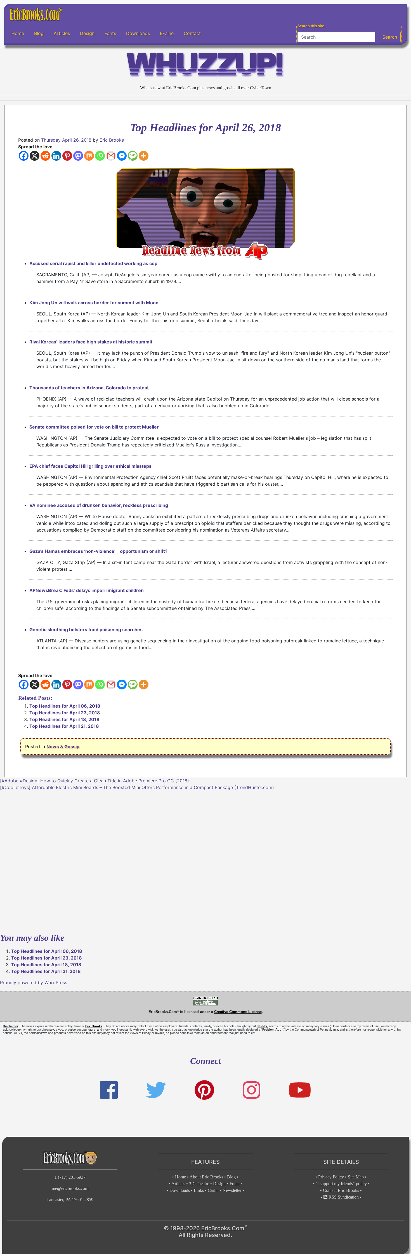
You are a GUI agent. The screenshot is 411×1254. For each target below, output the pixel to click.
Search (389, 37)
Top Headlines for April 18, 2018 (64, 719)
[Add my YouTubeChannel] (300, 1090)
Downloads (138, 33)
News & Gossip (62, 746)
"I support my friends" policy (341, 1183)
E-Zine (167, 33)
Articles (62, 33)
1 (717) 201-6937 (70, 1177)
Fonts (110, 33)
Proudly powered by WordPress (33, 982)
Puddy (262, 1026)
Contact (192, 33)
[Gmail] (111, 156)
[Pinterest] (67, 156)
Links (199, 1190)
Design (87, 33)
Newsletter (232, 1190)
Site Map (356, 1177)
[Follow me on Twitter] (156, 1090)
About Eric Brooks (206, 1177)
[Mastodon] (78, 156)
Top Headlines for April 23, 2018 (64, 712)
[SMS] (133, 156)
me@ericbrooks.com (70, 1188)
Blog (39, 33)
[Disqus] (205, 861)
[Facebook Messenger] (122, 156)
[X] (34, 156)
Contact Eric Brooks (341, 1190)
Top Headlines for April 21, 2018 (64, 726)
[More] (143, 156)
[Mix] (89, 156)
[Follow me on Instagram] (251, 1090)
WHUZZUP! (205, 66)
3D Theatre (199, 1183)
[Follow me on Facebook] (109, 1090)
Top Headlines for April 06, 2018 (64, 706)
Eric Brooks (112, 140)
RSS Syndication (343, 1197)
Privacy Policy (331, 1177)
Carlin (213, 1190)
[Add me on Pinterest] (204, 1090)
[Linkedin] (56, 156)
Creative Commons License (238, 1012)
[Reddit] (45, 156)
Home (17, 33)
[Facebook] (24, 156)
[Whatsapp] (100, 156)
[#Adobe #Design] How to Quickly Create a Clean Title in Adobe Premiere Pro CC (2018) (94, 780)
